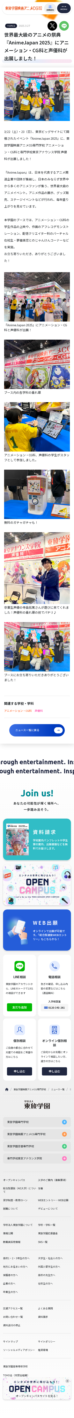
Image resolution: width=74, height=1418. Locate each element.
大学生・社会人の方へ (50, 1258)
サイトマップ (10, 1341)
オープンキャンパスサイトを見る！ (37, 1396)
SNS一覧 (42, 1242)
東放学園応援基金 (48, 1233)
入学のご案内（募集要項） (53, 1180)
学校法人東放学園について (18, 1224)
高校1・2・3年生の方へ (16, 1258)
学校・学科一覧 (46, 1224)
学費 (40, 1188)
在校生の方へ (45, 1283)
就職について (10, 1208)
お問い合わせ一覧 (13, 1316)
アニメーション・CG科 (18, 711)
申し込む (19, 1071)
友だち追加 (19, 1007)
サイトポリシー (46, 1341)
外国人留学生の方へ (49, 1266)
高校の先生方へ (46, 1275)
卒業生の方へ (10, 1292)
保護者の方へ (10, 1275)
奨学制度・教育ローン (15, 1200)
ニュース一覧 (58, 1089)
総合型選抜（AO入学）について (19, 1190)
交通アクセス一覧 (13, 1308)
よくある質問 (45, 1308)
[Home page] (6, 1089)
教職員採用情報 (11, 1242)
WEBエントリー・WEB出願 (53, 1200)
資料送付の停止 (11, 1325)
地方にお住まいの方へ (15, 1266)
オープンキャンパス (14, 1180)
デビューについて (48, 1208)
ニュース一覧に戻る (27, 730)
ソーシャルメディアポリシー (19, 1350)
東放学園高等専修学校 (15, 1366)
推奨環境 (43, 1350)
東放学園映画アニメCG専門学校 (30, 1089)
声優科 (39, 711)
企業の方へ (9, 1283)
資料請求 (43, 1316)
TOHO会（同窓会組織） (16, 1375)
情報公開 (8, 1233)
